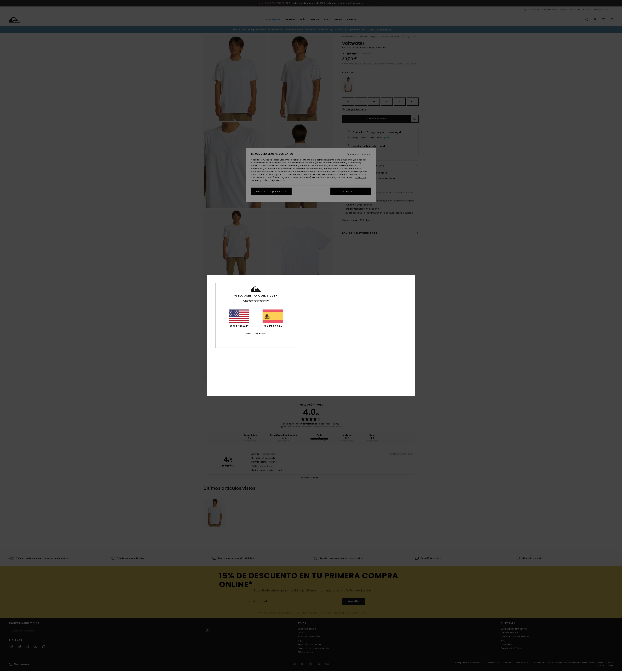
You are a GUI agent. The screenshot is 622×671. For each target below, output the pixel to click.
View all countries (255, 333)
